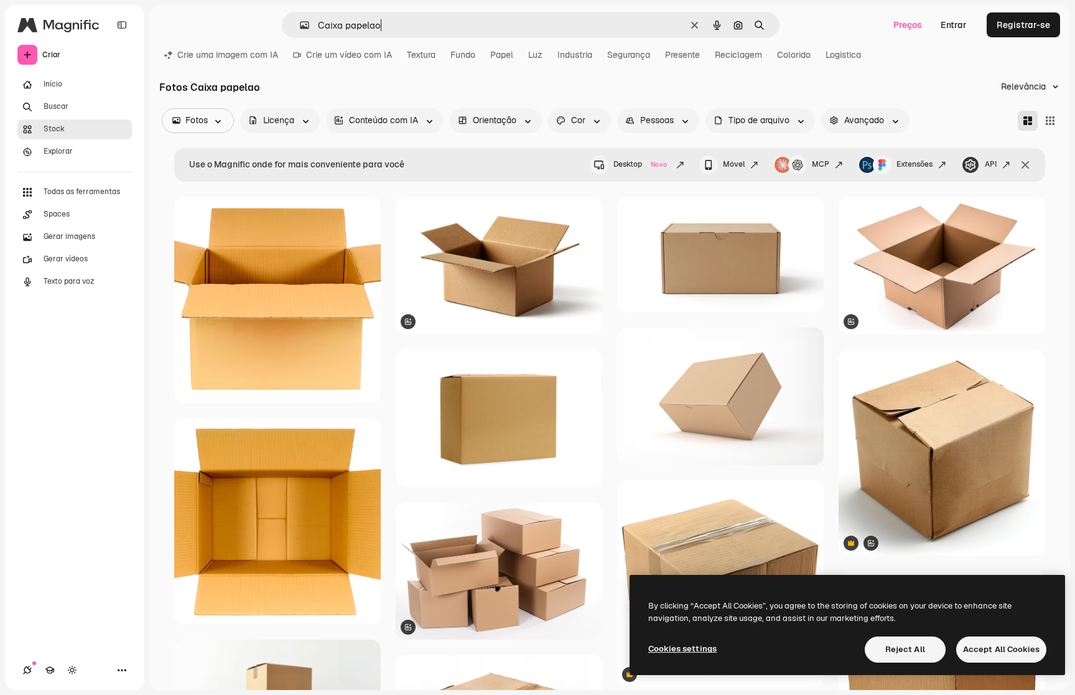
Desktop (640, 164)
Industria (574, 54)
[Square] (1050, 121)
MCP (820, 164)
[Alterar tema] (72, 670)
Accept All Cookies (1001, 649)
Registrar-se (1023, 24)
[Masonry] (1028, 121)
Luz (535, 54)
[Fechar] (1025, 165)
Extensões (914, 164)
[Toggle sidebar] (122, 25)
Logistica (843, 54)
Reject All (905, 649)
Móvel (734, 164)
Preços (907, 24)
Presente (682, 54)
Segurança (628, 54)
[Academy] (50, 670)
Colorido (794, 54)
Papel (501, 54)
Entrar (954, 24)
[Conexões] (27, 670)
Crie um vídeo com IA (349, 54)
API (991, 164)
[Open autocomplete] (299, 25)
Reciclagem (738, 54)
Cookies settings (682, 648)
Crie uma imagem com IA (227, 54)
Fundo (462, 54)
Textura (421, 54)
